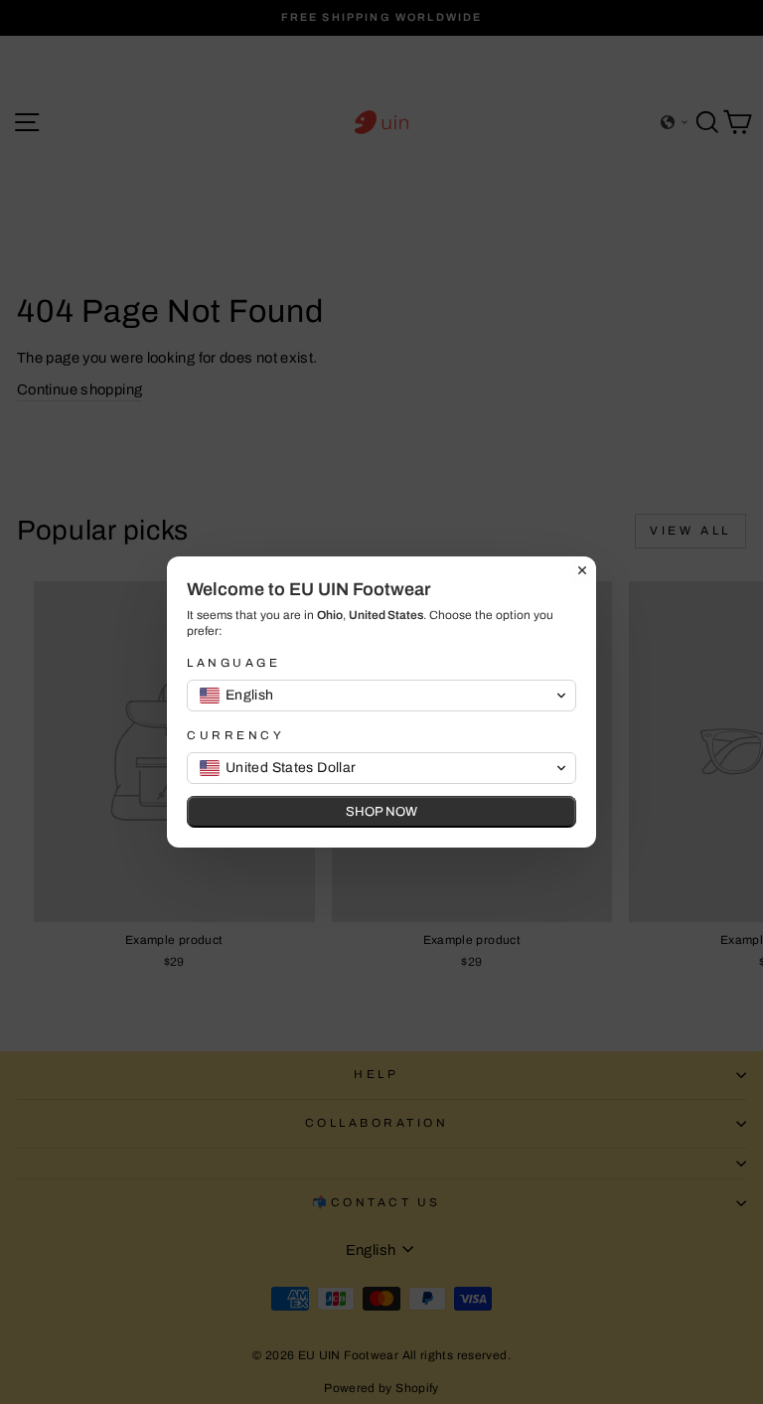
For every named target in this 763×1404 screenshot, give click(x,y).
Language (233, 663)
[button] (381, 695)
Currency (235, 735)
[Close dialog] (582, 570)
